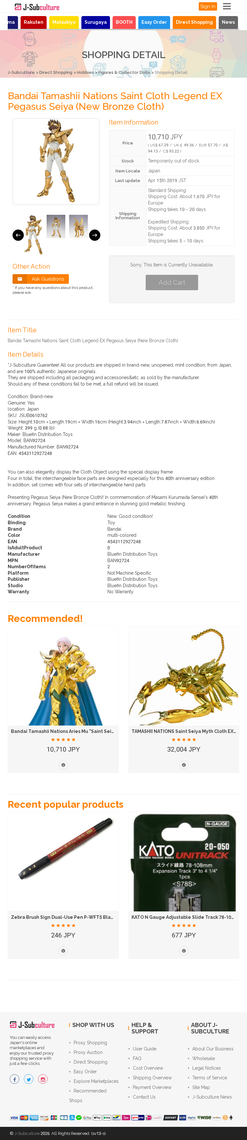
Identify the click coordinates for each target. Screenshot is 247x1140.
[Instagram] (43, 1079)
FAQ (137, 1058)
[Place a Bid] (63, 765)
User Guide (144, 1048)
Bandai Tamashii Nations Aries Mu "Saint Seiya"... (66, 731)
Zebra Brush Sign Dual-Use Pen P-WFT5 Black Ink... (69, 917)
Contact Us (144, 1097)
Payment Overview (152, 1087)
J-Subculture (21, 72)
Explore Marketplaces (96, 1081)
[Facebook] (14, 1079)
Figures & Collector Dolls (124, 72)
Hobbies (85, 72)
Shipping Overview (152, 1077)
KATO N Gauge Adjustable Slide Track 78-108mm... (189, 917)
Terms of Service (209, 1077)
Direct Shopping (194, 22)
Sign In (207, 6)
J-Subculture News (212, 1097)
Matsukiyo (64, 22)
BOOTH (124, 22)
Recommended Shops (87, 1095)
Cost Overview (148, 1068)
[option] (33, 235)
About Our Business (212, 1048)
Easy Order (154, 22)
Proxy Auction (88, 1052)
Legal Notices (206, 1068)
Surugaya (96, 22)
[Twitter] (28, 1079)
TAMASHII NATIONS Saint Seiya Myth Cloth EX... (184, 731)
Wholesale (203, 1058)
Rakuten (33, 22)
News (228, 22)
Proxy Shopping (90, 1042)
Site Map (201, 1087)
